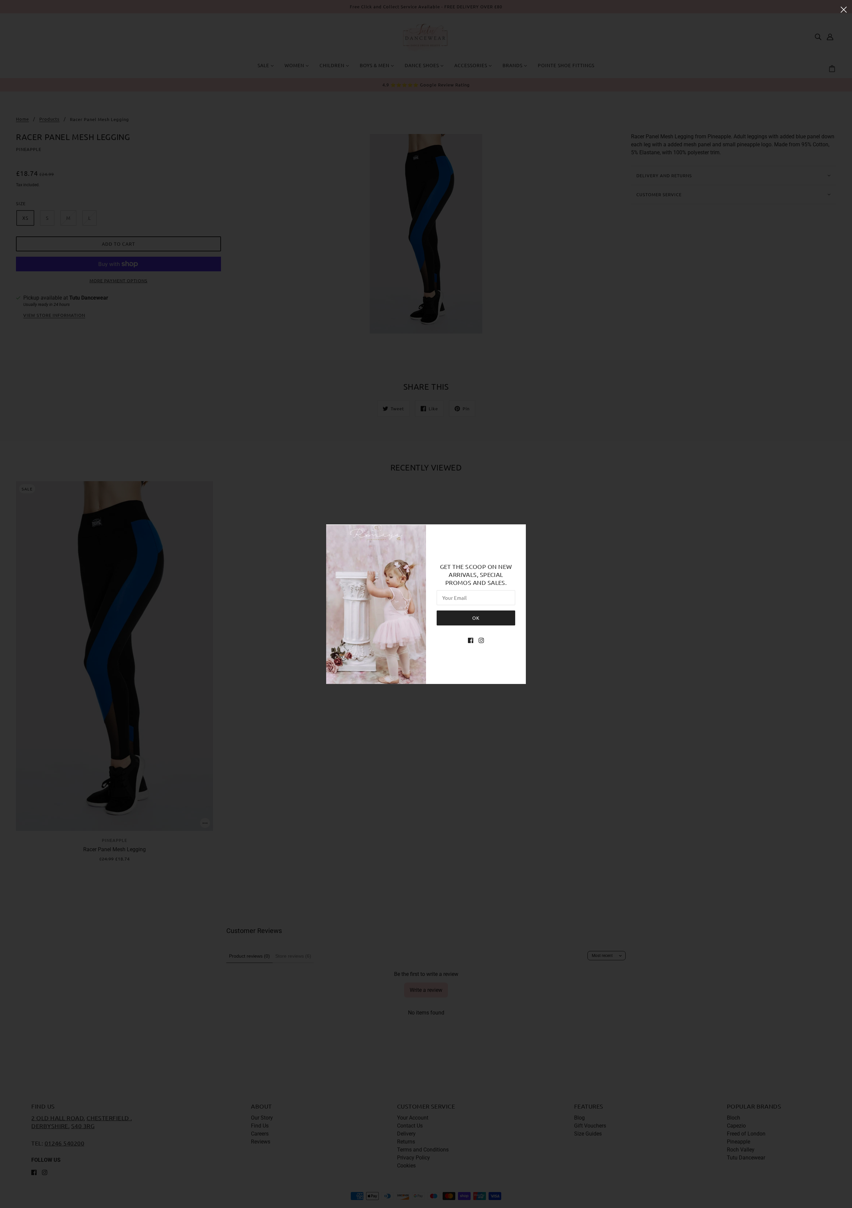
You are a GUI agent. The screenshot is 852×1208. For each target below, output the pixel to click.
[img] (470, 640)
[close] (843, 9)
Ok (476, 618)
